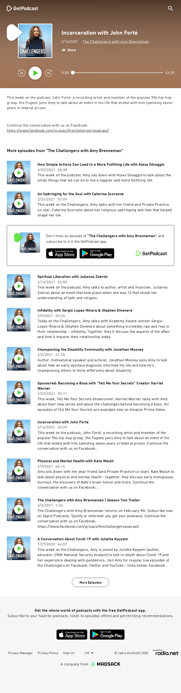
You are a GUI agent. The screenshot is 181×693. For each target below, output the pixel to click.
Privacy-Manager (20, 653)
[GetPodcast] (19, 8)
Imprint (69, 653)
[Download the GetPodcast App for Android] (96, 253)
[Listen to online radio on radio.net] (165, 652)
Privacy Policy (47, 653)
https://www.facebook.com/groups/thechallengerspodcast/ (58, 131)
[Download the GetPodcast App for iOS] (61, 253)
